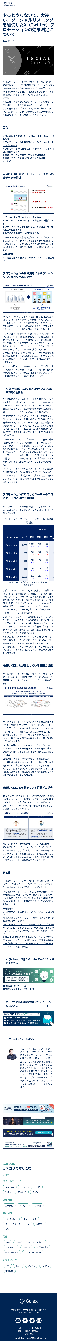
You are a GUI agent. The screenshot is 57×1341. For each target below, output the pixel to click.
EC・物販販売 (11, 1219)
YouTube (36, 1192)
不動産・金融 (42, 1247)
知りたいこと (10, 1260)
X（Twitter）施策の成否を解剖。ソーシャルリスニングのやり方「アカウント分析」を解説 (28, 938)
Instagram (24, 1187)
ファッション (11, 1247)
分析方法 (31, 1265)
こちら (48, 1003)
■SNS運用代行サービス (14, 985)
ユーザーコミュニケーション (17, 1224)
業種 (5, 1236)
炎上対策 (23, 1205)
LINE (38, 1187)
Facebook (9, 1187)
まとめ (8, 161)
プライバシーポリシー (28, 1334)
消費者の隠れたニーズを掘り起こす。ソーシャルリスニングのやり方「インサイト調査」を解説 (28, 943)
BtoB (7, 1242)
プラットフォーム (12, 1181)
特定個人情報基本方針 (33, 1331)
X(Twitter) (22, 1192)
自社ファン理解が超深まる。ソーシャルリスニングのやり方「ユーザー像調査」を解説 (28, 930)
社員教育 (37, 1205)
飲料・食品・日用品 (33, 1252)
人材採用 (40, 1224)
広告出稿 (9, 1205)
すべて (6, 1175)
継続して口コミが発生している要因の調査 (25, 154)
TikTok (8, 1192)
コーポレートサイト (23, 1328)
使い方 (18, 1265)
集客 (7, 1229)
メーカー (27, 1247)
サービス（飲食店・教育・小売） (30, 1242)
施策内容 (7, 1199)
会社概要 (38, 1328)
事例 (7, 1265)
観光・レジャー (11, 1252)
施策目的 (7, 1213)
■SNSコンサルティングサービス (18, 989)
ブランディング (30, 1219)
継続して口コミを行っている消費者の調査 (25, 158)
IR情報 (18, 1331)
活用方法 (45, 1265)
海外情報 (9, 1270)
